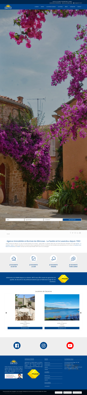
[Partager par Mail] (80, 233)
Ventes (42, 6)
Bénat (66, 6)
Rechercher (72, 219)
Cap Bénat (76, 245)
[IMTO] (8, 6)
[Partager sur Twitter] (72, 233)
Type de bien (28, 219)
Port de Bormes (11, 246)
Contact (48, 124)
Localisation (47, 219)
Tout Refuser (68, 392)
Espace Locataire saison (67, 3)
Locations (60, 6)
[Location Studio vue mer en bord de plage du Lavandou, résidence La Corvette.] (62, 307)
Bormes (77, 243)
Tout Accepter (77, 392)
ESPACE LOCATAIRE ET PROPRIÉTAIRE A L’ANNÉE (62, 1)
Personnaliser (59, 392)
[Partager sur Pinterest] (75, 233)
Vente (8, 219)
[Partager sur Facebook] (70, 233)
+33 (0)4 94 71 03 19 (78, 3)
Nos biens (39, 124)
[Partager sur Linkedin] (77, 233)
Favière (18, 246)
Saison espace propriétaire (55, 3)
